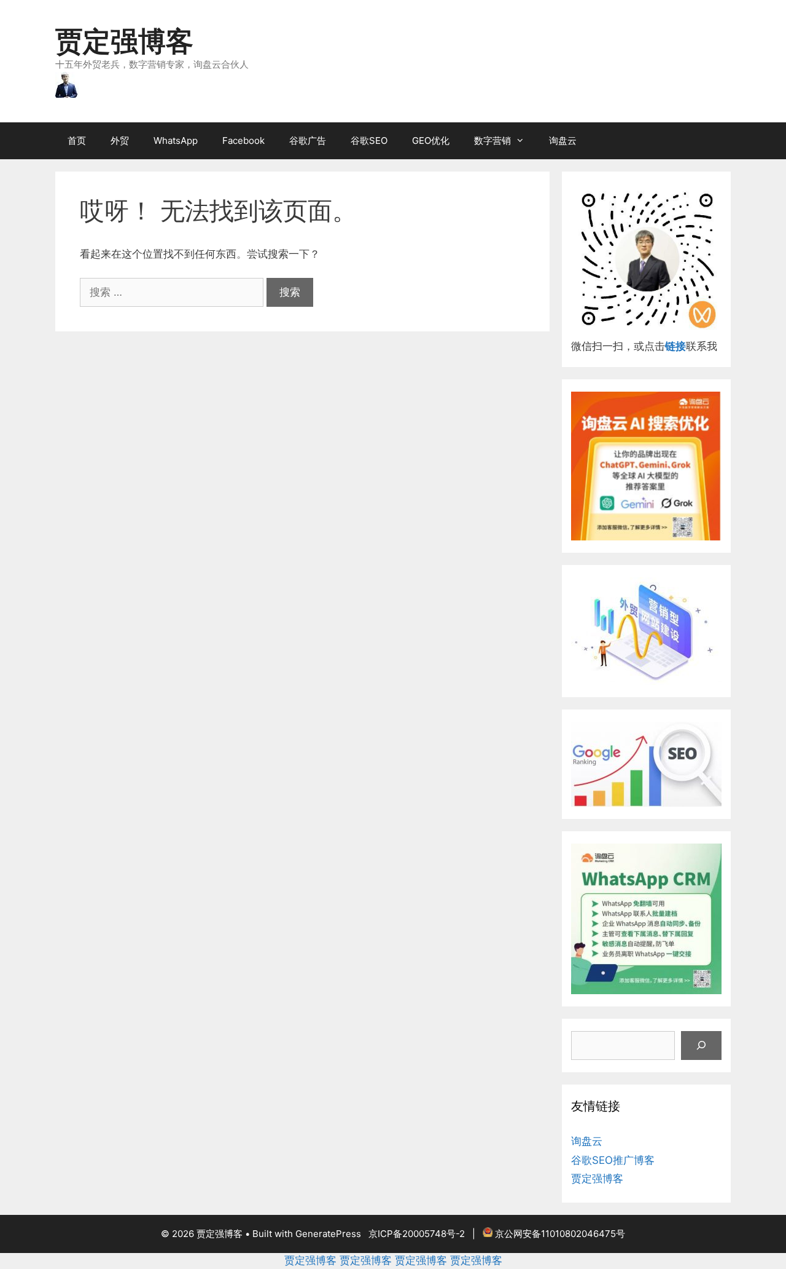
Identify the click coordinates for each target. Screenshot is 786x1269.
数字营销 (492, 140)
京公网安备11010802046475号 (560, 1233)
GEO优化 (430, 140)
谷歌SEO (369, 140)
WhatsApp (176, 140)
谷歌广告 (307, 140)
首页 (77, 140)
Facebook (243, 140)
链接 (675, 346)
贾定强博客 (124, 41)
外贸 (120, 140)
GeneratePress (328, 1233)
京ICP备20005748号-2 (416, 1233)
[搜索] (701, 1046)
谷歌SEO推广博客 (613, 1160)
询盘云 (563, 140)
